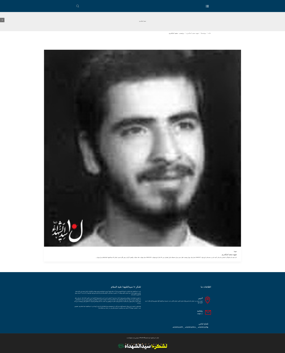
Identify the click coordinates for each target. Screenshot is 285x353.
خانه (209, 33)
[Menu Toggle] (207, 6)
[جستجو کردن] (77, 6)
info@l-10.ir (200, 314)
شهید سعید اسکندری (192, 33)
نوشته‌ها (203, 33)
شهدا (235, 251)
